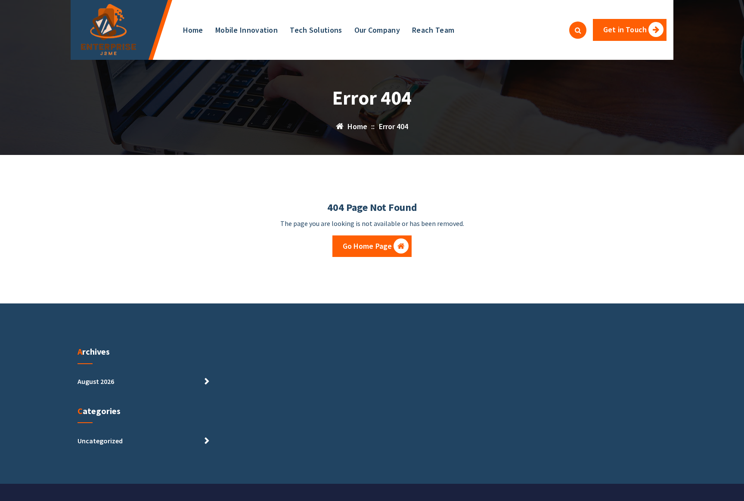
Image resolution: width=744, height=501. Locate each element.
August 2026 (96, 381)
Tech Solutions (316, 30)
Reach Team (433, 30)
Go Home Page (367, 246)
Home (193, 30)
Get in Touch (625, 29)
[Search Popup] (577, 30)
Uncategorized (100, 440)
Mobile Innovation (246, 30)
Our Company (377, 30)
